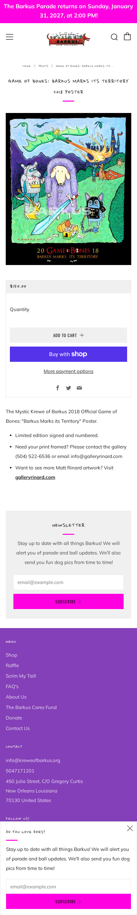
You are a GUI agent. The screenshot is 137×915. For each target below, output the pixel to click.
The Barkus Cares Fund (31, 707)
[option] (68, 189)
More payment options (68, 371)
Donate (14, 718)
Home (27, 66)
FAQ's (12, 686)
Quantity (19, 309)
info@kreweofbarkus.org (33, 760)
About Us (16, 697)
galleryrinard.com (35, 477)
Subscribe (65, 601)
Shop (11, 655)
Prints (43, 66)
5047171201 (20, 771)
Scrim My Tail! (21, 676)
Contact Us (18, 728)
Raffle (12, 665)
